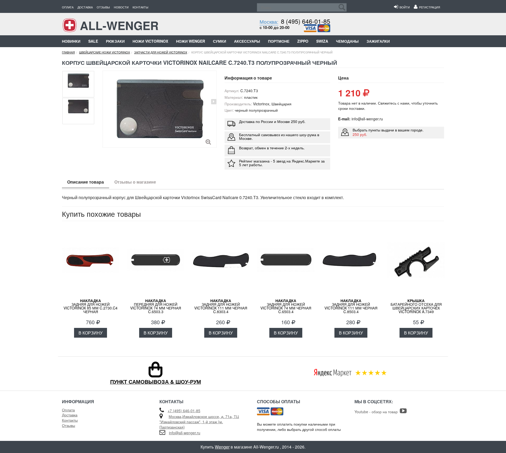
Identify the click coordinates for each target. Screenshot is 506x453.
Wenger (222, 447)
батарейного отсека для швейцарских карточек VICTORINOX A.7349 (416, 306)
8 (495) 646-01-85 (305, 21)
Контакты (140, 7)
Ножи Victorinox (150, 41)
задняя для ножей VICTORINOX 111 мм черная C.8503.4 (350, 306)
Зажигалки (378, 41)
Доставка (85, 7)
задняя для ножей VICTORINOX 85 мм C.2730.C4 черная (91, 306)
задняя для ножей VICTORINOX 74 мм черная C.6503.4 (285, 306)
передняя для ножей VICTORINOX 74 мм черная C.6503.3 (155, 306)
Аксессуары (247, 41)
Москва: (269, 21)
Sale (93, 41)
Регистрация (428, 7)
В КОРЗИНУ (91, 333)
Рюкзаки (115, 41)
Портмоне (278, 41)
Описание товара (85, 182)
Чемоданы (347, 41)
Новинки (71, 41)
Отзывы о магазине (135, 182)
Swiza (322, 41)
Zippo (302, 41)
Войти (404, 7)
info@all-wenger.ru (184, 432)
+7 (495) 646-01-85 (184, 410)
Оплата (68, 7)
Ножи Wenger (190, 41)
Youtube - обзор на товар (377, 411)
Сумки (219, 41)
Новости (121, 7)
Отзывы (103, 7)
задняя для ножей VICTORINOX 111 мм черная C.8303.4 (220, 306)
